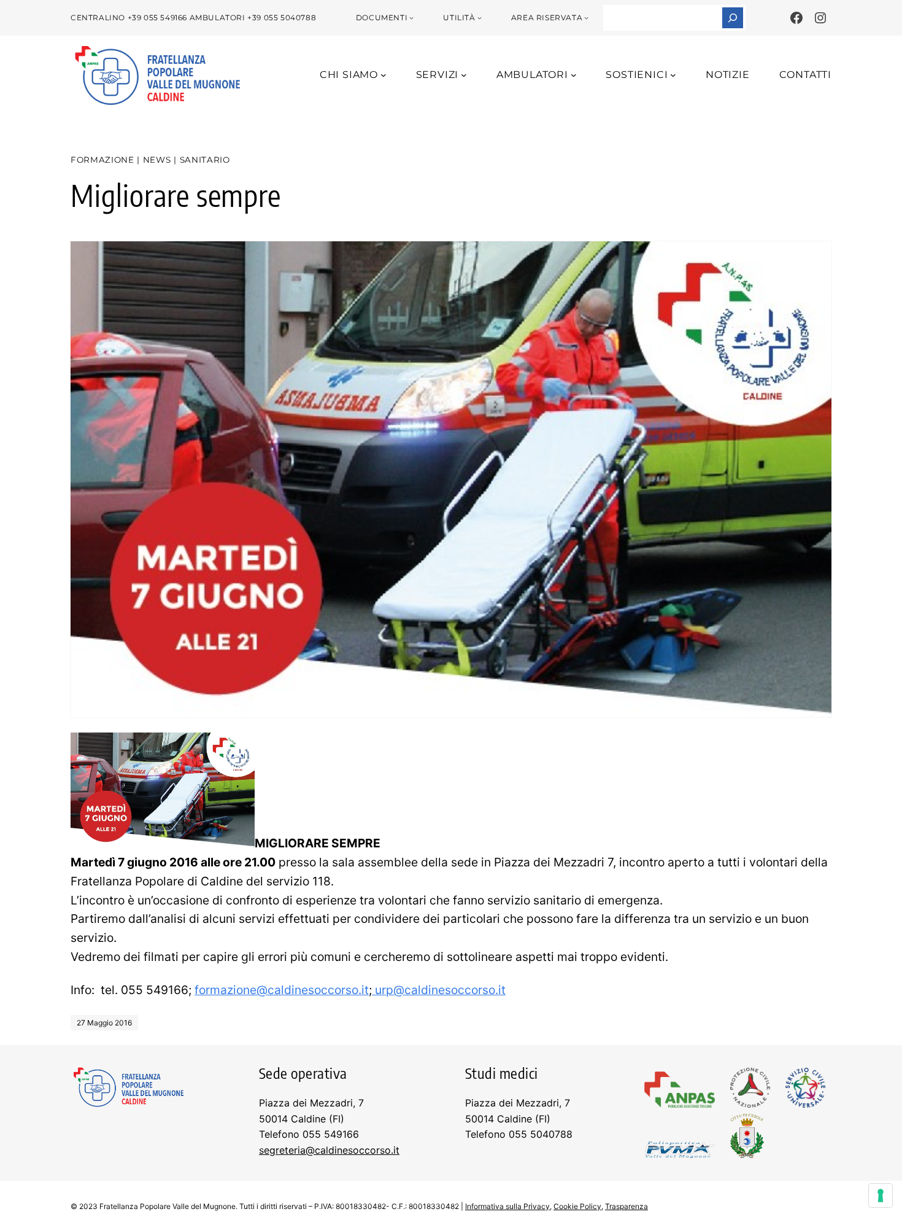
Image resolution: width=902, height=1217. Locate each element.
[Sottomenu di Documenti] (411, 17)
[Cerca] (732, 17)
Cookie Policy (577, 1206)
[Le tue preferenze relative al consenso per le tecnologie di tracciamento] (880, 1195)
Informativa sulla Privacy (507, 1206)
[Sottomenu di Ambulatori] (574, 75)
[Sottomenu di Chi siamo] (383, 75)
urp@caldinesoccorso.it (439, 989)
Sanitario (205, 160)
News (157, 160)
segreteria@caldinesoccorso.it (329, 1150)
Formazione (102, 160)
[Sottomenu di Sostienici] (673, 75)
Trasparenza (626, 1206)
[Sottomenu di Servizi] (464, 75)
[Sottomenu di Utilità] (479, 17)
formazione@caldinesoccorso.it (282, 989)
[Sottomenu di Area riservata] (586, 17)
